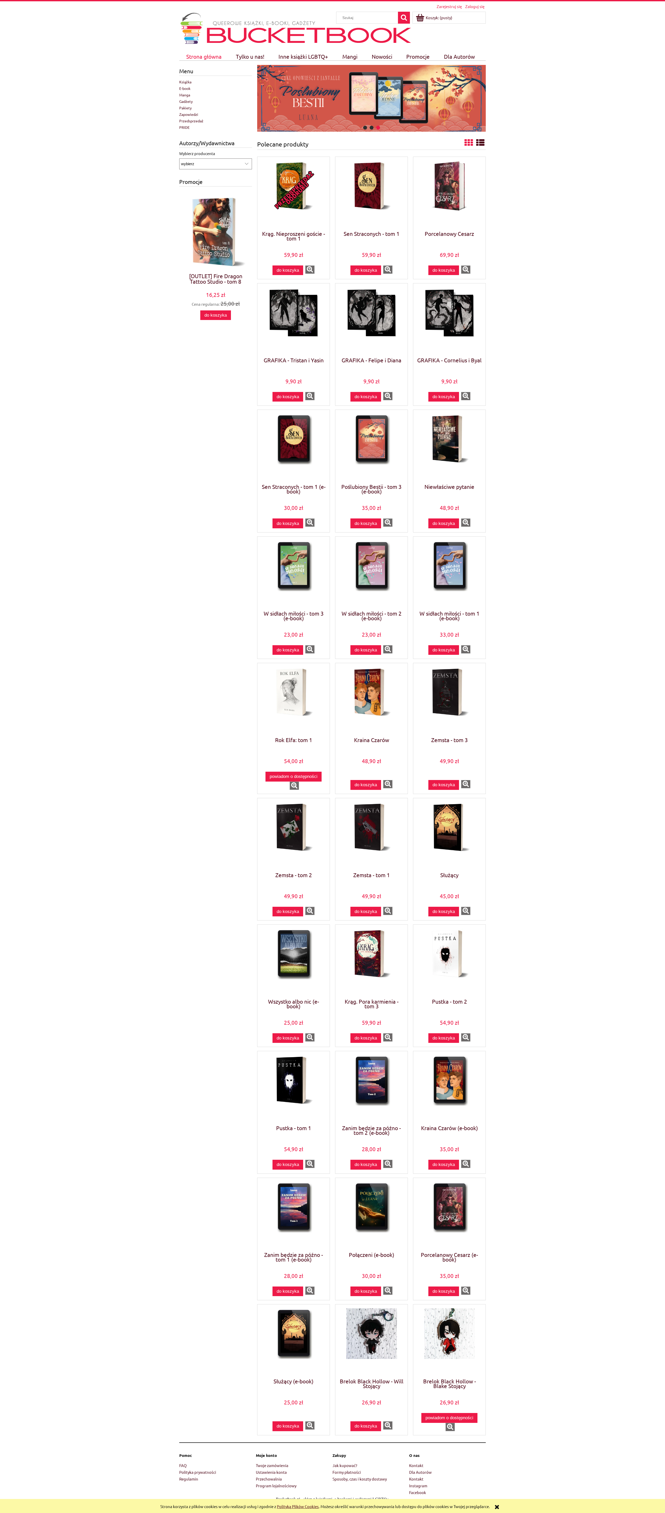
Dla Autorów (420, 1472)
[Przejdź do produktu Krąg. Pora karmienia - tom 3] (371, 961)
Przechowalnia (269, 1478)
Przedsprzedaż (191, 120)
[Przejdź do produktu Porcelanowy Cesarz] (449, 193)
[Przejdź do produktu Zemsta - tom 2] (293, 834)
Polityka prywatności (197, 1472)
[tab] (365, 128)
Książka (185, 81)
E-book (184, 88)
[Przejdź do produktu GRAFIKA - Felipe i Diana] (371, 319)
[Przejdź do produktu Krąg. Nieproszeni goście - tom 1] (293, 193)
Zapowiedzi (188, 114)
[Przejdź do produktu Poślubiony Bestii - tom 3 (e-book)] (371, 446)
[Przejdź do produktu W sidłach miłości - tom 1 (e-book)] (449, 573)
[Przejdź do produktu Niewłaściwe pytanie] (449, 446)
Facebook (417, 1492)
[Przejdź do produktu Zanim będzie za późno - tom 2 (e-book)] (371, 1087)
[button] (310, 269)
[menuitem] (204, 56)
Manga (184, 94)
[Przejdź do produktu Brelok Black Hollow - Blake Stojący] (449, 1340)
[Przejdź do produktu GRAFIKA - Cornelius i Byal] (449, 319)
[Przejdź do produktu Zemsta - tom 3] (449, 699)
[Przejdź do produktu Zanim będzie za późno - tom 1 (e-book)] (293, 1214)
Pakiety (185, 107)
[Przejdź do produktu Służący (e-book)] (293, 1340)
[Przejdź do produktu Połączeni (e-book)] (371, 1214)
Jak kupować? (344, 1465)
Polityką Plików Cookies (298, 1506)
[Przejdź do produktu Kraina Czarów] (371, 699)
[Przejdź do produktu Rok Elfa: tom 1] (293, 699)
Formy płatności (346, 1472)
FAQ (183, 1465)
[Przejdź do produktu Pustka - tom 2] (449, 961)
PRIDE (184, 127)
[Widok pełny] (480, 142)
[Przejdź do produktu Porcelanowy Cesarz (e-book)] (449, 1214)
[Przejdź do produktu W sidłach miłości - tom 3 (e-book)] (293, 573)
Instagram (418, 1485)
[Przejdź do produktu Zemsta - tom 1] (371, 834)
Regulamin (188, 1478)
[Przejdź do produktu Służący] (449, 834)
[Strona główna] (191, 27)
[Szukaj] (404, 18)
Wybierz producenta (197, 153)
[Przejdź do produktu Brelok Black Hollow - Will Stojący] (371, 1340)
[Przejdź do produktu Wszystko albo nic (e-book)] (293, 961)
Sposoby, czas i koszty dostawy (359, 1478)
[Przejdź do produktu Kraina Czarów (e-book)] (449, 1087)
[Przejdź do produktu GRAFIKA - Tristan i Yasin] (293, 319)
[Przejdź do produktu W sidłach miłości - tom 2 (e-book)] (371, 573)
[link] (371, 98)
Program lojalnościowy (276, 1485)
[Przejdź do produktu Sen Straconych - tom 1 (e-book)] (293, 446)
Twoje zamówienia (272, 1465)
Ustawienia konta (271, 1472)
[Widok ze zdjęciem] (468, 142)
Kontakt (416, 1465)
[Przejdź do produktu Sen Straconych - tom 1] (371, 193)
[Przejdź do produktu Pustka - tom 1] (293, 1087)
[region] (371, 98)
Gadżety (186, 101)
